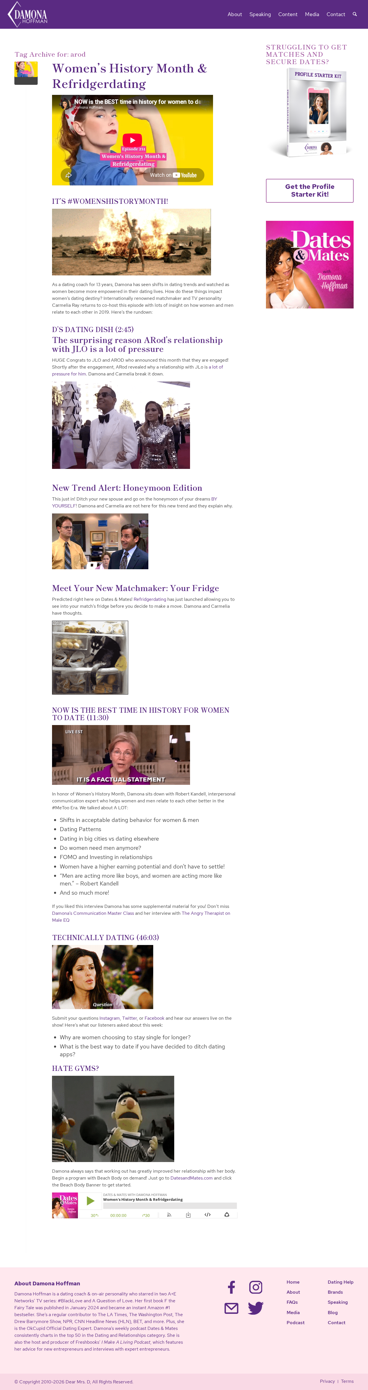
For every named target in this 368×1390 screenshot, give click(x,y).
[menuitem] (235, 14)
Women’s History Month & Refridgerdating (130, 75)
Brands (335, 1292)
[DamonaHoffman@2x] (31, 14)
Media (293, 1313)
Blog (333, 1313)
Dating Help (341, 1282)
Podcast (296, 1323)
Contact (337, 1323)
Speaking (338, 1302)
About (293, 1292)
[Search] (355, 14)
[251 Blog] (26, 73)
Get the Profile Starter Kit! (310, 190)
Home (293, 1282)
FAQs (292, 1302)
